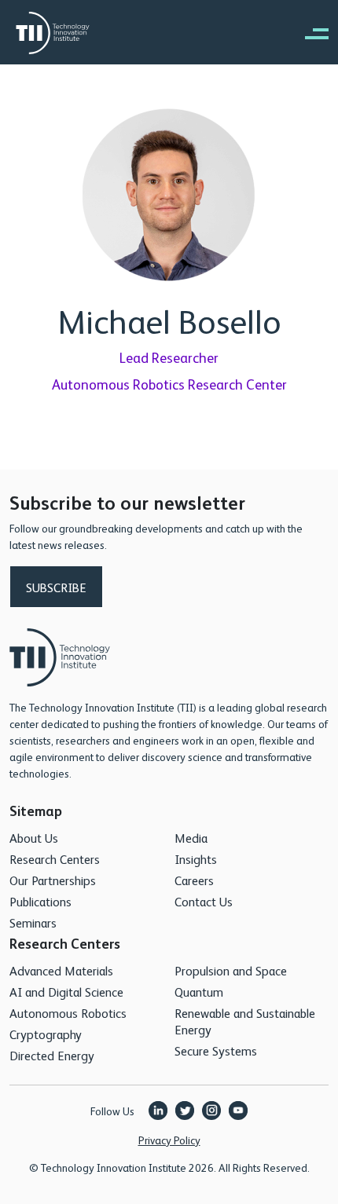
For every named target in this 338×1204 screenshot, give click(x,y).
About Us (33, 837)
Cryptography (45, 1034)
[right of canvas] (309, 33)
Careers (194, 880)
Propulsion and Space (231, 970)
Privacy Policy (169, 1140)
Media (191, 837)
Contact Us (204, 901)
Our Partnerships (52, 880)
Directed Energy (51, 1055)
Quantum (199, 991)
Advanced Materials (61, 970)
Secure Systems (216, 1050)
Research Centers (54, 859)
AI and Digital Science (66, 991)
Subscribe (56, 587)
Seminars (33, 922)
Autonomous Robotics (68, 1013)
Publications (40, 901)
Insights (196, 859)
